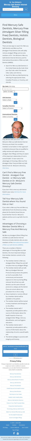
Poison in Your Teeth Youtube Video (15, 403)
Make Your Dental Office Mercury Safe (15, 412)
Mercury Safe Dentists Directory (15, 400)
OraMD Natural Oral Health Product (15, 388)
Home (7, 425)
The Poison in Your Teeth (15, 394)
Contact (14, 425)
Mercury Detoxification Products (16, 379)
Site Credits (25, 427)
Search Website (14, 427)
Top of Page (15, 430)
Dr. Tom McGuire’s (15, 4)
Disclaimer (22, 425)
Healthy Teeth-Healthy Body (15, 397)
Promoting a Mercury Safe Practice (15, 409)
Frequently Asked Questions (15, 406)
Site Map (5, 427)
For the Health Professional (15, 414)
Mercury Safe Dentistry (15, 377)
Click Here (5, 168)
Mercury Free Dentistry (15, 374)
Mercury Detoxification (15, 391)
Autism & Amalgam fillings (15, 417)
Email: (15, 348)
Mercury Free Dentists (15, 385)
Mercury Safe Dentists (15, 382)
